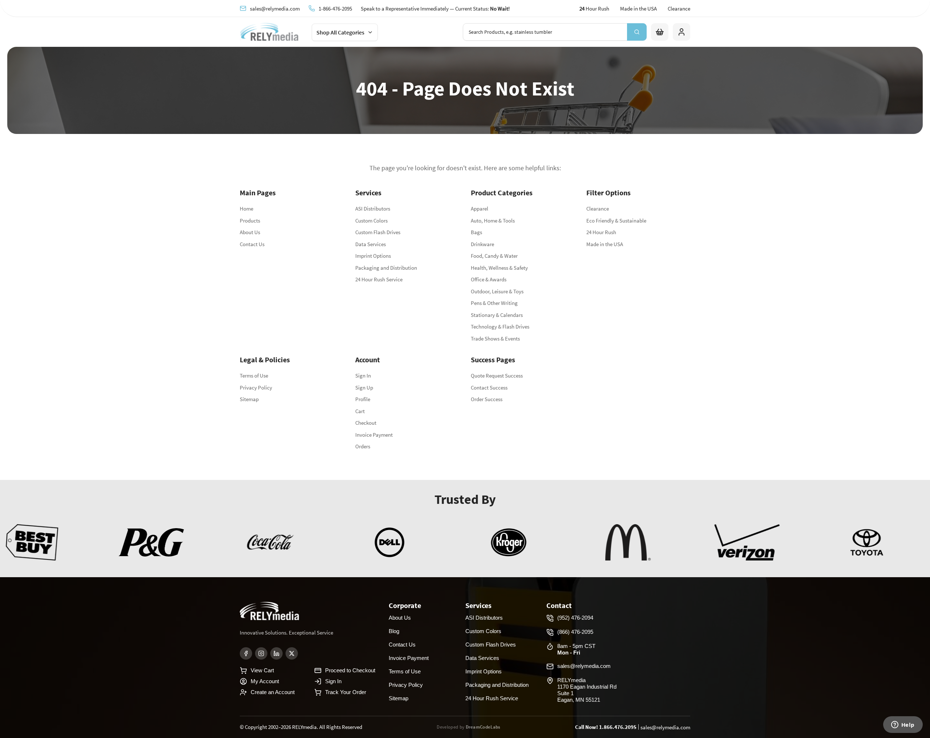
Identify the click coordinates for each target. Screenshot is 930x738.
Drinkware (482, 244)
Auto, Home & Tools (493, 220)
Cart (360, 411)
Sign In (363, 375)
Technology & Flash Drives (500, 326)
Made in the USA (638, 8)
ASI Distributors (372, 208)
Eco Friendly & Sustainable (616, 220)
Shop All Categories (340, 32)
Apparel (479, 208)
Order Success (486, 399)
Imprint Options (373, 255)
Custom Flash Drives (377, 232)
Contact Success (489, 387)
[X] (292, 653)
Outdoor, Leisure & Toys (497, 291)
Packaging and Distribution (386, 267)
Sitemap (249, 399)
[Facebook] (246, 653)
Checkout (365, 422)
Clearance (679, 8)
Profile (362, 399)
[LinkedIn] (276, 653)
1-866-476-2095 (335, 8)
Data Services (370, 244)
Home (246, 208)
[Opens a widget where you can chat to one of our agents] (903, 725)
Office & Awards (488, 279)
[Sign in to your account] (681, 32)
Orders (362, 446)
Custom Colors (371, 220)
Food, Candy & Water (494, 255)
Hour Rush (594, 8)
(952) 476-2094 (575, 618)
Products (250, 220)
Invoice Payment (374, 434)
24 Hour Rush (601, 232)
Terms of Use (254, 375)
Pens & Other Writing (494, 302)
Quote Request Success (497, 375)
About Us (250, 232)
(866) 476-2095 (575, 632)
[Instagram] (261, 653)
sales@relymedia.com (275, 8)
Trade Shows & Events (495, 338)
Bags (476, 232)
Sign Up (364, 387)
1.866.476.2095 (617, 726)
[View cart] (659, 32)
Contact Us (252, 244)
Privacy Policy (256, 387)
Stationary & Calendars (497, 314)
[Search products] (637, 32)
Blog (394, 631)
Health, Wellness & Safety (499, 267)
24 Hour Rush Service (379, 279)
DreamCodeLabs (483, 727)
